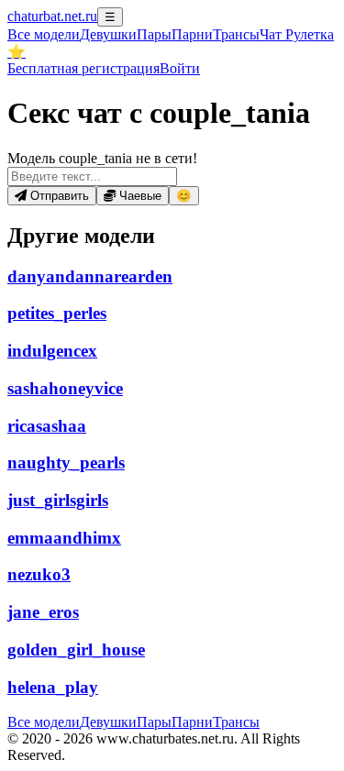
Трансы (236, 34)
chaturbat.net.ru (52, 16)
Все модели (43, 722)
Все (43, 34)
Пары (154, 34)
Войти (180, 68)
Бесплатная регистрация (83, 68)
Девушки (108, 34)
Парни (192, 34)
